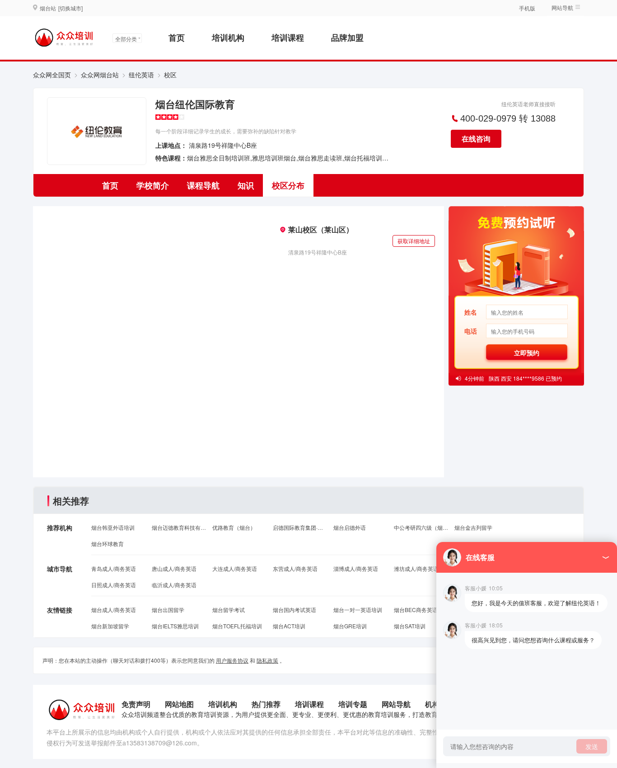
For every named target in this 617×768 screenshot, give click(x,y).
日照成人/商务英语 (113, 585)
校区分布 (288, 185)
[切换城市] (70, 8)
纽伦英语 (141, 74)
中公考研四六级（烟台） (421, 527)
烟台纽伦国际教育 (195, 104)
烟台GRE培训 (350, 626)
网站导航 (396, 704)
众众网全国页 (52, 74)
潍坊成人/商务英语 (416, 568)
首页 (176, 37)
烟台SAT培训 (409, 626)
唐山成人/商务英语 (174, 568)
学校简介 (152, 185)
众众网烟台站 (100, 74)
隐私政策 (267, 660)
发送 (591, 746)
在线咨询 (476, 138)
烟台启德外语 (349, 527)
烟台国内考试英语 (294, 609)
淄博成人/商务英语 (355, 568)
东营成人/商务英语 (295, 568)
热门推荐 (266, 704)
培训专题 (352, 704)
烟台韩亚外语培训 (113, 527)
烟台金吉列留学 (473, 527)
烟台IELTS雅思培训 (175, 626)
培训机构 (228, 37)
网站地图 (179, 704)
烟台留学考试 (228, 609)
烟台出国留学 (168, 609)
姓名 (470, 311)
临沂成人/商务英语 (174, 585)
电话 (470, 330)
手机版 (527, 8)
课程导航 (203, 185)
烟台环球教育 (107, 543)
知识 (246, 185)
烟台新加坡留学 (110, 626)
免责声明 (136, 704)
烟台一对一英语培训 (357, 609)
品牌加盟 (347, 37)
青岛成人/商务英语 (113, 568)
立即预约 (526, 352)
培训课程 (287, 37)
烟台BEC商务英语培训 (421, 609)
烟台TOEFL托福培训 (237, 626)
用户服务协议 (232, 660)
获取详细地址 (413, 241)
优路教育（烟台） (234, 527)
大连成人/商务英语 (234, 568)
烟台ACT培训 (289, 626)
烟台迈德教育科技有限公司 (179, 527)
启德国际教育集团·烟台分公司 (300, 527)
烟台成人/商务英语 (113, 609)
